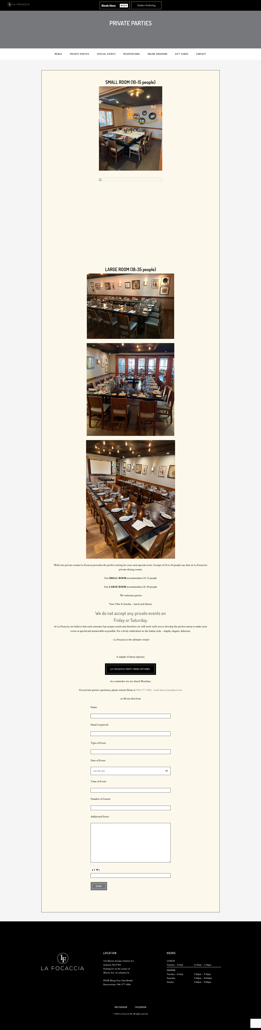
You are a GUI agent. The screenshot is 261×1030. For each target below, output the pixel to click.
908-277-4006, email (148, 690)
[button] (115, 5)
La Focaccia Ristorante (18, 3)
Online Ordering (146, 5)
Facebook (141, 1007)
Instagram (121, 1007)
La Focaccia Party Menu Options (130, 669)
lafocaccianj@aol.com (171, 690)
